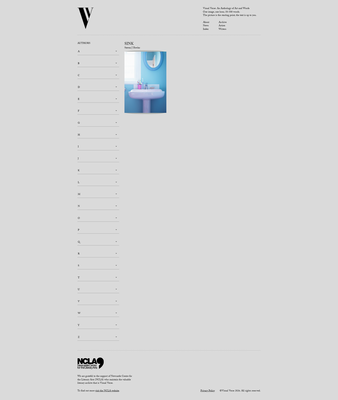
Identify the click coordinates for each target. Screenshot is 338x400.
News (206, 26)
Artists (222, 26)
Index (205, 29)
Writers (222, 29)
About (206, 22)
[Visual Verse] (85, 18)
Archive (223, 22)
